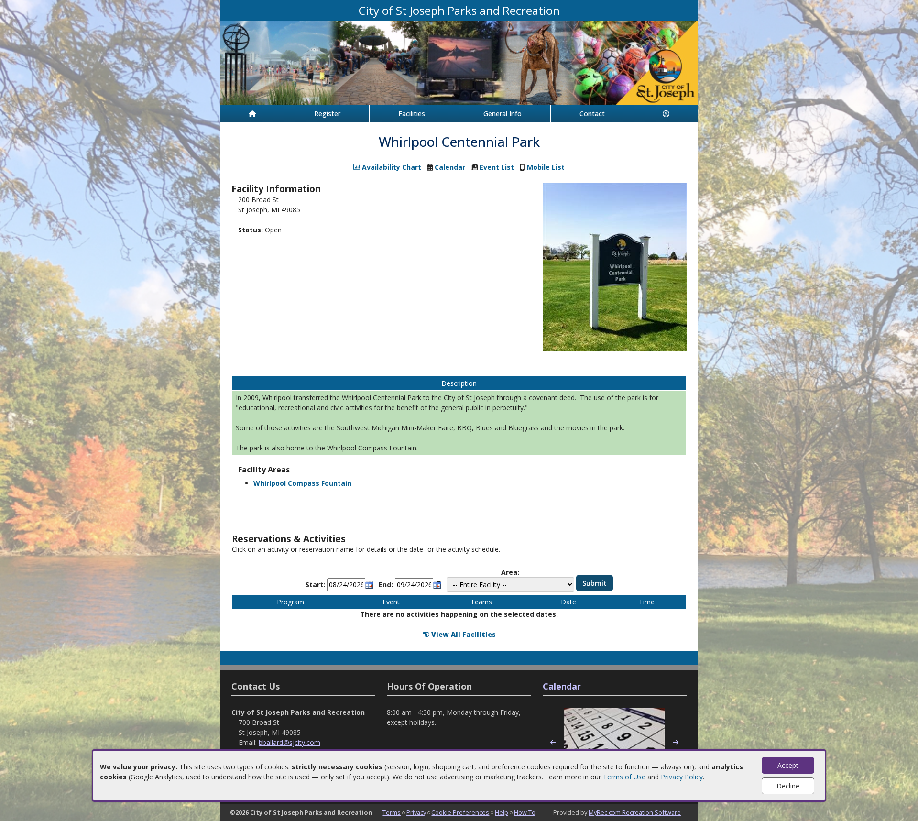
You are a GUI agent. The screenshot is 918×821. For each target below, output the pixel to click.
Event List (497, 167)
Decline (787, 785)
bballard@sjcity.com (289, 742)
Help (501, 812)
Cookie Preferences (460, 812)
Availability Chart (390, 167)
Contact (592, 113)
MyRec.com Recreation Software (635, 812)
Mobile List (546, 167)
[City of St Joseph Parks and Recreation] (459, 61)
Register (327, 113)
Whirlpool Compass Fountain (302, 483)
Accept (787, 765)
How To (525, 812)
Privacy (416, 812)
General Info (502, 113)
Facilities (411, 113)
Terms (391, 812)
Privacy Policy (682, 776)
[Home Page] (252, 113)
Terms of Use (624, 776)
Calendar (450, 167)
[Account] (666, 113)
